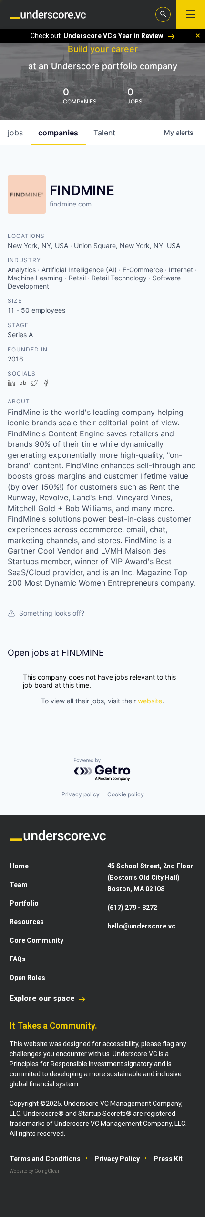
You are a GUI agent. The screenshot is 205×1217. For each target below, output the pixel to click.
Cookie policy (125, 794)
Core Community (36, 940)
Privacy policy (81, 794)
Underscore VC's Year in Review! (114, 36)
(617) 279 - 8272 (132, 907)
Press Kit (168, 1159)
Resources (27, 922)
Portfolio (24, 903)
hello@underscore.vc (141, 926)
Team (19, 884)
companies (58, 132)
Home (19, 866)
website (150, 701)
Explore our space (43, 998)
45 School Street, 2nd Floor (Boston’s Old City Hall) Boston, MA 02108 (150, 877)
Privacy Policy (117, 1159)
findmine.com (71, 204)
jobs (15, 132)
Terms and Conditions (45, 1159)
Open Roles (27, 977)
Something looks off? (51, 613)
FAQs (18, 959)
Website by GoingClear (35, 1171)
